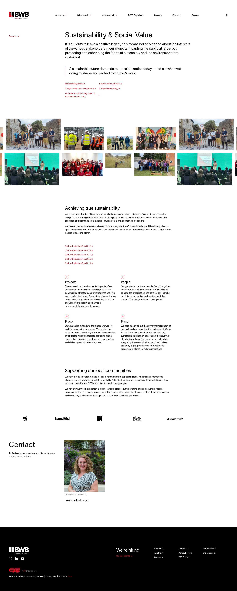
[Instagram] (10, 558)
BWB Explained (135, 15)
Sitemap (39, 576)
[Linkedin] (16, 558)
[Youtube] (22, 558)
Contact (176, 15)
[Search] (227, 15)
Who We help (108, 15)
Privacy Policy (51, 576)
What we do (83, 15)
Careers (195, 15)
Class (70, 576)
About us (59, 15)
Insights (158, 15)
